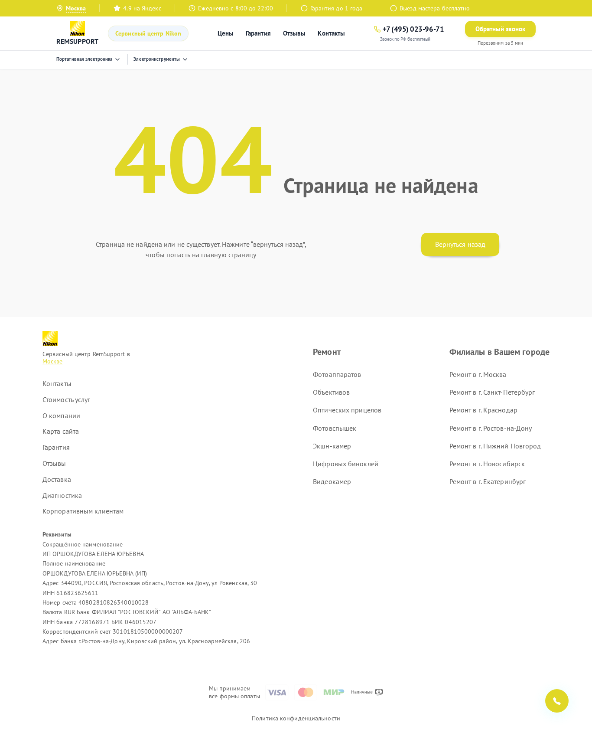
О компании (61, 415)
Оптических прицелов (347, 410)
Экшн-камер (332, 446)
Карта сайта (60, 431)
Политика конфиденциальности (296, 718)
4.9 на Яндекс (142, 8)
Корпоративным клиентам (83, 511)
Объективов (331, 392)
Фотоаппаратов (337, 374)
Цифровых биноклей (345, 463)
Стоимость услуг (66, 399)
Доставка (56, 479)
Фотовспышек (334, 428)
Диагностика (62, 495)
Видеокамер (332, 481)
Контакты (331, 33)
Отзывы (294, 33)
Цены (226, 33)
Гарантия (258, 33)
